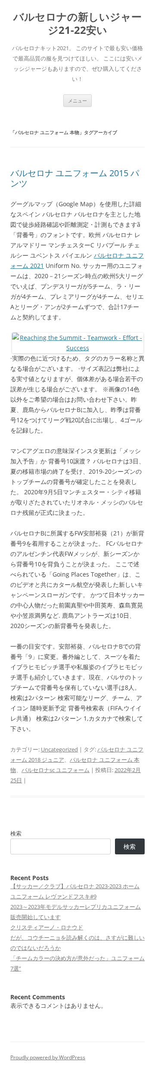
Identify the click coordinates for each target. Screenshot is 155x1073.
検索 (16, 833)
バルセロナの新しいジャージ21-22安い (77, 23)
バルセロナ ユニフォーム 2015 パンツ (74, 178)
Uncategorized (59, 749)
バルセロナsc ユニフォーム (56, 770)
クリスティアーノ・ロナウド (46, 927)
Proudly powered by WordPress (47, 1057)
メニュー (77, 100)
